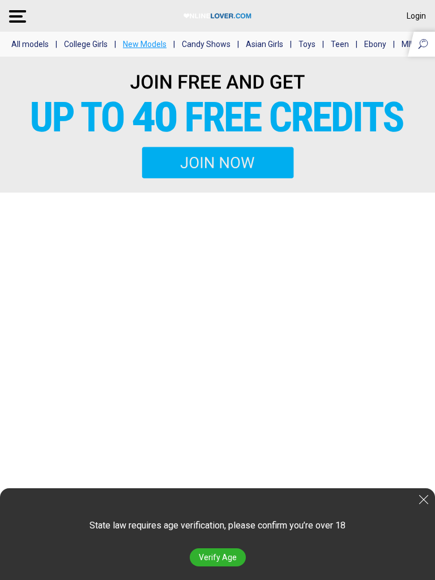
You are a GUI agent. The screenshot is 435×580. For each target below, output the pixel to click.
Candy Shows (206, 44)
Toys (306, 44)
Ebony (375, 44)
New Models (145, 44)
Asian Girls (264, 44)
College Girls (86, 44)
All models (30, 44)
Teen (340, 44)
